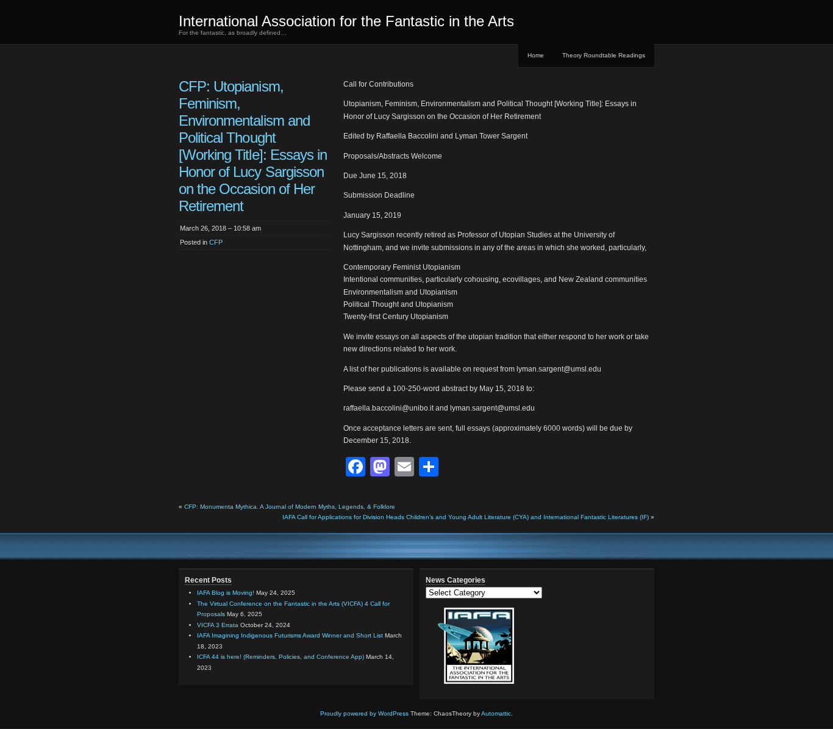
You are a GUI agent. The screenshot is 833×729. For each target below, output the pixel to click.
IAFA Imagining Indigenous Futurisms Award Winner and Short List (290, 635)
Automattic (496, 713)
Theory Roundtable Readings (603, 55)
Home (535, 55)
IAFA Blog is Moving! (225, 592)
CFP (216, 242)
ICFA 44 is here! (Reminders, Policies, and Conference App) (280, 656)
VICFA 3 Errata (217, 625)
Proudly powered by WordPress (364, 713)
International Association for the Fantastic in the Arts (346, 21)
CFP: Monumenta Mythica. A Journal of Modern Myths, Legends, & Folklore (289, 506)
